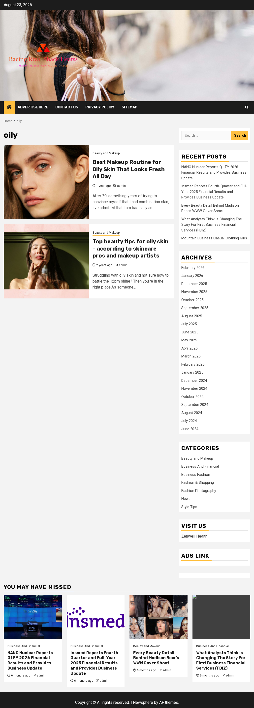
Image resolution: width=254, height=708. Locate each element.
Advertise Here (33, 107)
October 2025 (192, 300)
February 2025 (192, 364)
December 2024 (194, 380)
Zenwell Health (194, 536)
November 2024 (194, 388)
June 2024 (189, 429)
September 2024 (194, 404)
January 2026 (192, 275)
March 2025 (190, 356)
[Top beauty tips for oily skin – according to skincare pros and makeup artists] (46, 261)
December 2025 (194, 284)
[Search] (247, 107)
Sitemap (129, 107)
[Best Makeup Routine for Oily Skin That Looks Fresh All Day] (46, 182)
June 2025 (189, 332)
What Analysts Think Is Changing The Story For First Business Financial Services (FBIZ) (211, 224)
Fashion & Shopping (197, 482)
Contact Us (66, 107)
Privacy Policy (99, 107)
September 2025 (194, 308)
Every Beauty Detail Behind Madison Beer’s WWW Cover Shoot (156, 658)
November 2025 (194, 292)
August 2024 (191, 413)
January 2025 (192, 372)
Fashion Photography (198, 490)
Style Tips (189, 507)
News (185, 498)
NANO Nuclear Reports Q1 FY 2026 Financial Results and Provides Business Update (214, 172)
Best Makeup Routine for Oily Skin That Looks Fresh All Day (129, 169)
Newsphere (143, 702)
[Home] (9, 107)
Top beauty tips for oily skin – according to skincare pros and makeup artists (130, 248)
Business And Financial (200, 466)
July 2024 (189, 420)
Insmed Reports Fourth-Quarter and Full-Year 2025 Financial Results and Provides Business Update (214, 191)
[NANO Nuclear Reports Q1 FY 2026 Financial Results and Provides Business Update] (33, 617)
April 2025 (189, 348)
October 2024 (192, 396)
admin (121, 186)
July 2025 (189, 324)
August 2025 (191, 316)
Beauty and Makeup (106, 153)
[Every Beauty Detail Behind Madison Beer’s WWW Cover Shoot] (158, 617)
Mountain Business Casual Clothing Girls (214, 238)
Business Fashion (195, 474)
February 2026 (192, 267)
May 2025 (189, 340)
